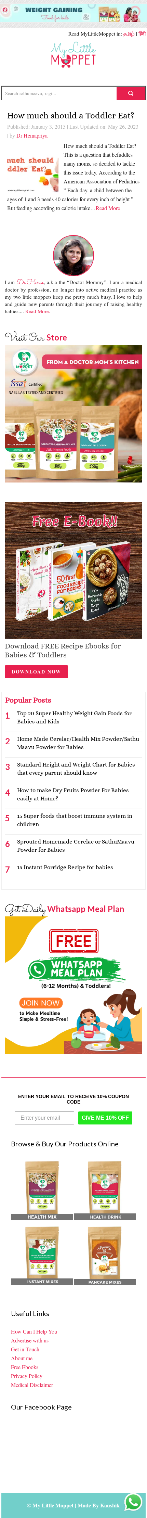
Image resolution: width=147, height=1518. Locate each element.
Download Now (36, 671)
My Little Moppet (73, 54)
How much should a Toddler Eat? (70, 115)
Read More (108, 207)
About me (21, 1358)
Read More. (37, 311)
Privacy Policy (26, 1375)
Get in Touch (25, 1349)
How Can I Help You (34, 1331)
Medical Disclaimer (32, 1384)
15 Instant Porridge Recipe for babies (65, 867)
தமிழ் (129, 33)
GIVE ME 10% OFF (105, 1118)
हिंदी (142, 33)
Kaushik (110, 1505)
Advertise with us (30, 1340)
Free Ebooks (24, 1367)
